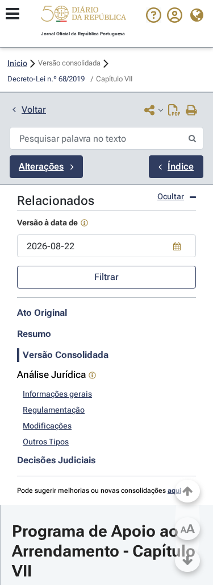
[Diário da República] (83, 16)
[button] (83, 15)
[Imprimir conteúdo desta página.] (192, 111)
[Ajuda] (153, 19)
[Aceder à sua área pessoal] (174, 19)
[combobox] (106, 245)
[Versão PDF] (174, 111)
